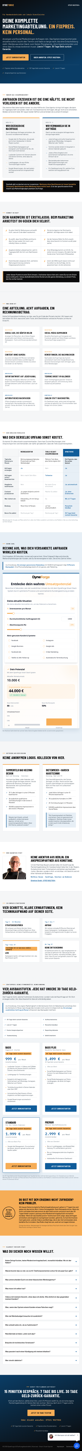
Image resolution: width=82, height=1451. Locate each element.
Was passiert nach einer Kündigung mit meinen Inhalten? (27, 1351)
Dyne (8, 5)
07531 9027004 (73, 5)
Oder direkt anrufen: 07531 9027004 (41, 1420)
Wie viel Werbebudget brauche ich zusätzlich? (23, 1316)
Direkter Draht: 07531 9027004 (43, 880)
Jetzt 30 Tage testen (41, 1413)
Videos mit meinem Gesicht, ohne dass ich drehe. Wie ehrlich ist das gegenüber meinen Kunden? (37, 1298)
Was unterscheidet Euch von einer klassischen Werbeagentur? (30, 1280)
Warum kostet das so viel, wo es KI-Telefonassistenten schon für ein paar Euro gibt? (39, 1271)
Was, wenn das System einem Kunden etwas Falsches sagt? (29, 1307)
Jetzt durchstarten (15, 57)
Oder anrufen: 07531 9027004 (47, 57)
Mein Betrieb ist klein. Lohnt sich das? (20, 1334)
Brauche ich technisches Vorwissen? (20, 1343)
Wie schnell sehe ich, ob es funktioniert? (21, 1325)
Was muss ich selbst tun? (15, 1288)
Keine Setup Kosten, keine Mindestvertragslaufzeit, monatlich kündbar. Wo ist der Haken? (38, 1261)
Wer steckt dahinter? (13, 1360)
